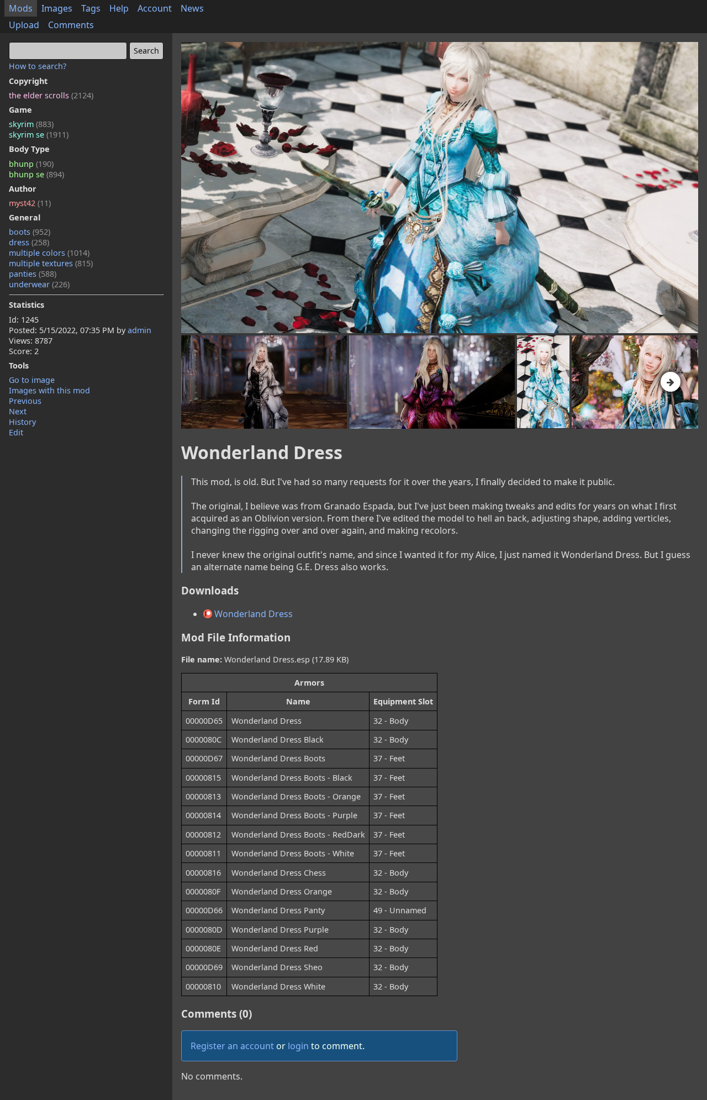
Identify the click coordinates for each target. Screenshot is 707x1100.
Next (18, 411)
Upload (24, 25)
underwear (39, 284)
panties (32, 274)
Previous (25, 401)
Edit (16, 432)
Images (56, 8)
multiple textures (51, 263)
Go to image (32, 380)
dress (29, 242)
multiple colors (49, 253)
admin (139, 330)
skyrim (31, 124)
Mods (21, 8)
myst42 (30, 203)
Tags (91, 8)
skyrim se (38, 134)
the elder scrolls (51, 95)
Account (155, 8)
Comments (71, 25)
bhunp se (36, 174)
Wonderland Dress (252, 614)
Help (119, 8)
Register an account (232, 1046)
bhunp (31, 164)
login (298, 1046)
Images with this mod (49, 390)
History (22, 422)
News (192, 8)
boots (29, 232)
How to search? (37, 66)
